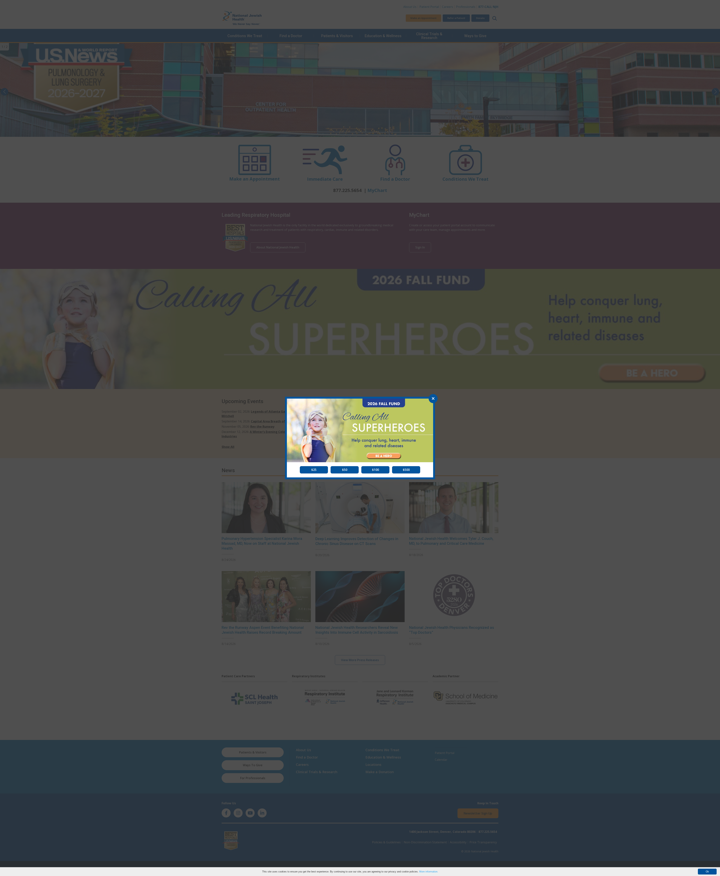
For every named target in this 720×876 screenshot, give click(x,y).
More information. (428, 871)
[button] (314, 469)
